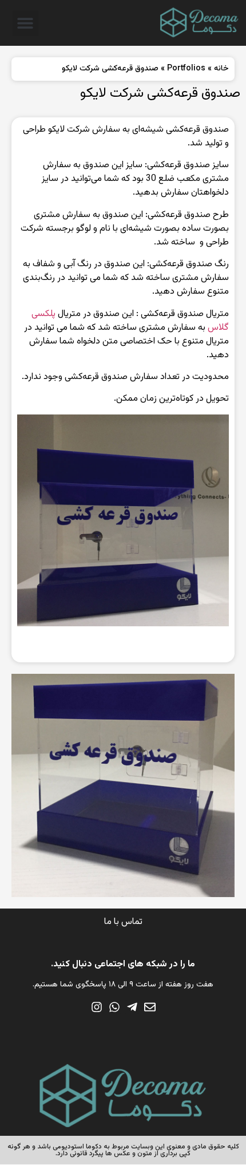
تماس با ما (123, 922)
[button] (25, 23)
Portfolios (186, 68)
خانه (221, 68)
